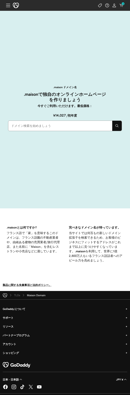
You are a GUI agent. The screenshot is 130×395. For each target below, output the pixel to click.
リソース (8, 326)
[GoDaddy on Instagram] (14, 388)
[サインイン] (114, 5)
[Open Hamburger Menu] (6, 5)
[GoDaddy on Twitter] (31, 388)
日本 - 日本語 (11, 379)
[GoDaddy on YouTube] (39, 388)
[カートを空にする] (121, 5)
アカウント (9, 344)
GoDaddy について (14, 309)
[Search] (117, 126)
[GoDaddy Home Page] (17, 365)
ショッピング (11, 352)
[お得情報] (100, 5)
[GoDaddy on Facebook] (5, 388)
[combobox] (60, 126)
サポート (8, 317)
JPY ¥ (119, 379)
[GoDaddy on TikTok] (22, 388)
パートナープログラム (16, 335)
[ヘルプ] (107, 5)
